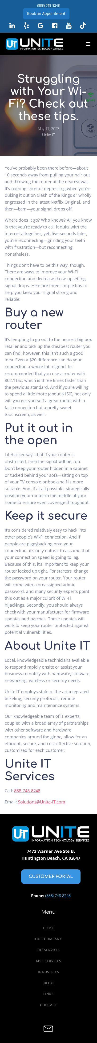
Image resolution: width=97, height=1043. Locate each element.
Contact (48, 1005)
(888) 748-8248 (48, 5)
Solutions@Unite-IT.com (41, 802)
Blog (48, 983)
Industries (48, 971)
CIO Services (48, 950)
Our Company (48, 939)
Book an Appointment (46, 13)
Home (48, 928)
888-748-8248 (27, 790)
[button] (51, 876)
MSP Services (48, 961)
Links (48, 993)
